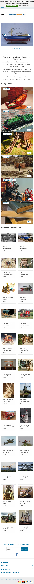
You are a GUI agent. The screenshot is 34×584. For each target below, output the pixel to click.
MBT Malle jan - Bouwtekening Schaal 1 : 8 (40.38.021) (24, 349)
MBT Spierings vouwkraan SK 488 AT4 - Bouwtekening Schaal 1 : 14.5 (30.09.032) (8, 426)
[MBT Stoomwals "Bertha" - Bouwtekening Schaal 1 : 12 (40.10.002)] (8, 517)
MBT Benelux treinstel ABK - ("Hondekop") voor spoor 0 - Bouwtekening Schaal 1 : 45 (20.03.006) (25, 248)
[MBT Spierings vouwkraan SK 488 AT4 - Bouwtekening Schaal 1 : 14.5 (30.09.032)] (8, 415)
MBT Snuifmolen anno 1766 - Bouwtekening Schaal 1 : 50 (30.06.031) (8, 400)
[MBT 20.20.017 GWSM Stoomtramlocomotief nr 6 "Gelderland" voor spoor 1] (8, 492)
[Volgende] (29, 35)
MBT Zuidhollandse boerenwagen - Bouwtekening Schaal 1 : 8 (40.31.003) (24, 273)
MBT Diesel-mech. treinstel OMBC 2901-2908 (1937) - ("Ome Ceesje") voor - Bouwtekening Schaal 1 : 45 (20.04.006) (8, 248)
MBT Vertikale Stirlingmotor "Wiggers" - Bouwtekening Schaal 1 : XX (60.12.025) (24, 528)
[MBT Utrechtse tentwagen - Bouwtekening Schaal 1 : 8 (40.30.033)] (8, 313)
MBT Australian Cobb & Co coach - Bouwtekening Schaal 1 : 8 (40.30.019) (8, 349)
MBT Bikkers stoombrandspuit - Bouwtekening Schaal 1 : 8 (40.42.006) (25, 324)
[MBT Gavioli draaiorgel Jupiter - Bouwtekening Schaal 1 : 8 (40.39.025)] (8, 262)
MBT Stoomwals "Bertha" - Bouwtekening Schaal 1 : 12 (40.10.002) (8, 528)
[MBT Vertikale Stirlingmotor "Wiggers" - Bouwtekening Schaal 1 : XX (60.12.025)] (25, 517)
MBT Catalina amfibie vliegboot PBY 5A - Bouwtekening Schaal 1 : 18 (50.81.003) (25, 477)
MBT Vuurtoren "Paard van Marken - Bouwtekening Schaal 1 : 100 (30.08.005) (25, 426)
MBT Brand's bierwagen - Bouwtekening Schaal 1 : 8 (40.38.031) (24, 298)
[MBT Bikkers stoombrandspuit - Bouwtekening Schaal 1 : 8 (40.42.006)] (25, 313)
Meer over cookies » (24, 5)
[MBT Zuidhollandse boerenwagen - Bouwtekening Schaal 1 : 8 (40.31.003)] (25, 262)
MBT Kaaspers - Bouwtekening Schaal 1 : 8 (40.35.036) (7, 375)
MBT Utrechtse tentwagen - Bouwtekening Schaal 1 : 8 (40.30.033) (7, 324)
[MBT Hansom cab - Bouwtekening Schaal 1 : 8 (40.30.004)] (25, 364)
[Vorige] (5, 35)
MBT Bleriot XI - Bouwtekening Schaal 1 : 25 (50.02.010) (7, 477)
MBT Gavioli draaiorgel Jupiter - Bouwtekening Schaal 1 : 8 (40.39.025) (8, 273)
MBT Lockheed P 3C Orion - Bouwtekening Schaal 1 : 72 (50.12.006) (8, 451)
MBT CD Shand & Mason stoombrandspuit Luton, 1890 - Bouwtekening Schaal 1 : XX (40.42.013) (8, 298)
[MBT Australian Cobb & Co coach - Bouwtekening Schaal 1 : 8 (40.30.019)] (8, 339)
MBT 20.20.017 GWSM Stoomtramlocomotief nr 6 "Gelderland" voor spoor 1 (8, 502)
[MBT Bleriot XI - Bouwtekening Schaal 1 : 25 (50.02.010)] (8, 466)
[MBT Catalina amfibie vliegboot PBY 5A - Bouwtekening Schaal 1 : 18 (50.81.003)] (25, 466)
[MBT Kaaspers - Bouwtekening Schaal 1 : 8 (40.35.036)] (8, 364)
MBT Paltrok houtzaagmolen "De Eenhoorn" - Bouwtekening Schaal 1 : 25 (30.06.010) (25, 400)
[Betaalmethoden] (19, 581)
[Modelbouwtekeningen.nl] (20, 14)
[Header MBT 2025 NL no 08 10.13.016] (17, 34)
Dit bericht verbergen (12, 5)
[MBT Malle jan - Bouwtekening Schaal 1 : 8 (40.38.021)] (25, 339)
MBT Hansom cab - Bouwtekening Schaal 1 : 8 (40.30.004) (25, 375)
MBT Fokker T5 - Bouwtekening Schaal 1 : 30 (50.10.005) (25, 451)
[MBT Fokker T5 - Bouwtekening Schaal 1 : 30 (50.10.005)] (25, 441)
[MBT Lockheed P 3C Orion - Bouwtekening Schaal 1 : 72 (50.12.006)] (8, 441)
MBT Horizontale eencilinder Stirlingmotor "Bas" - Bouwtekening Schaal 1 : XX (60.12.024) (25, 502)
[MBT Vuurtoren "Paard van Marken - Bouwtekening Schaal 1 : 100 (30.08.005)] (25, 415)
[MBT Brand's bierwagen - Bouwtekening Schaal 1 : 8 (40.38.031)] (25, 288)
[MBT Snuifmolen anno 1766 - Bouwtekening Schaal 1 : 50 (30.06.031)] (8, 390)
